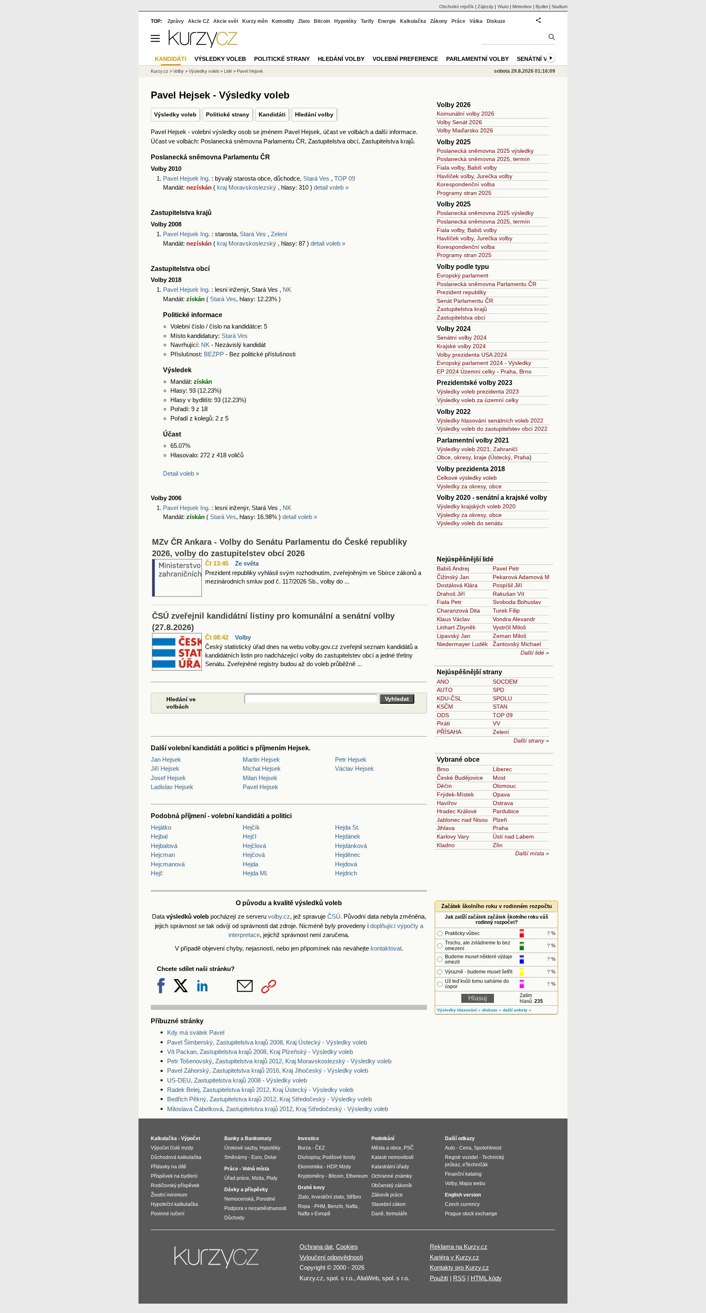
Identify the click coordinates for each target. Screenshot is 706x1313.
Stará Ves (316, 178)
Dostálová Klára (457, 585)
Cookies (347, 1246)
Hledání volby (314, 114)
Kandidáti (272, 114)
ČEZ (320, 1148)
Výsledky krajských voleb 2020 (476, 506)
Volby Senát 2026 (459, 122)
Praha (508, 371)
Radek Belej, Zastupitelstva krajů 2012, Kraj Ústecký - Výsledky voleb (260, 1089)
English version (463, 1195)
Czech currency (462, 1204)
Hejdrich (346, 873)
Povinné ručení (167, 1214)
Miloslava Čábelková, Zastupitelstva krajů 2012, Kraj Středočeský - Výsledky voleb (277, 1108)
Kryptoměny (311, 1176)
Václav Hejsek (354, 768)
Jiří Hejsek (165, 768)
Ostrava (503, 803)
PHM (319, 1206)
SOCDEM (505, 681)
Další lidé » (535, 652)
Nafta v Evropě (314, 1214)
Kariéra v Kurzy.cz (454, 1257)
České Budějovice (460, 777)
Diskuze (496, 21)
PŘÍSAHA (449, 732)
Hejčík (251, 827)
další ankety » (517, 1010)
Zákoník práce (387, 1195)
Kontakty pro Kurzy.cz (459, 1267)
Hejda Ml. (255, 873)
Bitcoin (322, 21)
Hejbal (159, 836)
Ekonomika (310, 1167)
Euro (256, 1157)
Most (499, 777)
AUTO (445, 690)
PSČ (409, 1148)
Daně (377, 1214)
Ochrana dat (316, 1246)
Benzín (335, 1206)
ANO (443, 681)
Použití (439, 1278)
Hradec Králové (457, 811)
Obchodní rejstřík (456, 6)
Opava (501, 794)
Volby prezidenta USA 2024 (472, 354)
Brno (525, 371)
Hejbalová (164, 845)
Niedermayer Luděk (462, 644)
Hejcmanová (168, 864)
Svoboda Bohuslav (517, 602)
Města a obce (386, 1148)
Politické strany (227, 114)
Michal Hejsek (262, 768)
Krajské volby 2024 (461, 346)
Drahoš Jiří (451, 594)
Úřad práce (236, 1178)
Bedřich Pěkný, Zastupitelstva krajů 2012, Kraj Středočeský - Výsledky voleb (269, 1099)
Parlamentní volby (477, 59)
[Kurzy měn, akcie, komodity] (217, 1260)
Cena (465, 1148)
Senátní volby (540, 59)
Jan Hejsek (166, 759)
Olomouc (504, 786)
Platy (271, 1178)
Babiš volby (482, 167)
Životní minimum (169, 1195)
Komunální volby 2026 (465, 113)
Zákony (438, 21)
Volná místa (255, 1169)
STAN (500, 706)
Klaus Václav (453, 619)
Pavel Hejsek (260, 786)
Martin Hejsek (261, 759)
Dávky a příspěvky (246, 1189)
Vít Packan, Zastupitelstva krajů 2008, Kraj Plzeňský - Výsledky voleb (260, 1051)
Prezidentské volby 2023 (474, 382)
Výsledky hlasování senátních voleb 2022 (490, 420)
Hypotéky (345, 21)
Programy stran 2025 (464, 193)
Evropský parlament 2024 (470, 363)
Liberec (502, 769)
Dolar (270, 1157)
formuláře (396, 1214)
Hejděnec (347, 854)
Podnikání (382, 1138)
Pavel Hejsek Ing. (187, 178)
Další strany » (531, 740)
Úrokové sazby (240, 1148)
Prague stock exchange (471, 1214)
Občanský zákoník (391, 1185)
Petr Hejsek (350, 759)
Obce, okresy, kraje (462, 457)
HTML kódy (486, 1278)
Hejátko (161, 827)
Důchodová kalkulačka (176, 1157)
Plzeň (500, 819)
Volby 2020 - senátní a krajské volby (492, 497)
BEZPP (214, 354)
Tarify (367, 21)
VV (496, 723)
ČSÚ (333, 916)
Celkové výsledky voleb (467, 477)
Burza (304, 1148)
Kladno (446, 845)
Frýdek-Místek (455, 794)
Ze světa (247, 563)
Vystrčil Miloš (509, 627)
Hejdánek (347, 836)
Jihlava (446, 828)
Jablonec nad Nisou (462, 819)
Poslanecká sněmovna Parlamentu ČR (486, 284)
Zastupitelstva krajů (462, 309)
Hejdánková (351, 845)
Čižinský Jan (453, 577)
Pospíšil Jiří (507, 585)
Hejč (157, 873)
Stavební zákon (388, 1204)
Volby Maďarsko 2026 (465, 130)
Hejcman (163, 854)
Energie (387, 21)
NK (287, 289)
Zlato (304, 21)
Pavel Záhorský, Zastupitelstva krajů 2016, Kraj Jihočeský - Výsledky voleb (267, 1070)
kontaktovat (386, 948)
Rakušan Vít (508, 594)
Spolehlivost (487, 1148)
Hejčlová (254, 845)
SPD (498, 690)
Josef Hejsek (168, 777)
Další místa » (532, 853)
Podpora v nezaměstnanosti (255, 1208)
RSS (459, 1278)
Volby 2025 (454, 142)
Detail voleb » (181, 473)
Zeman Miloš (509, 636)
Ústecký (500, 457)
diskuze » (491, 1010)
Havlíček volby (455, 176)
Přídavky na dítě (168, 1167)
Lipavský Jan (453, 636)
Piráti (443, 723)
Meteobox (522, 6)
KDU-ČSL (449, 698)
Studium (559, 6)
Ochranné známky (391, 1176)
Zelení (279, 233)
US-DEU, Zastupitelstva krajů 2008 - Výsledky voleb (237, 1080)
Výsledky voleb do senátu (470, 523)
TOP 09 (344, 178)
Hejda (250, 864)
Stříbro (353, 1197)
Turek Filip (506, 610)
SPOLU (502, 698)
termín (521, 159)
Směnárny (235, 1157)
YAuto (503, 6)
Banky (231, 1138)
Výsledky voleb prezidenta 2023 (478, 391)
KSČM (445, 706)
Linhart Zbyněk (456, 627)
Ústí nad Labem (513, 836)
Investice (308, 1138)
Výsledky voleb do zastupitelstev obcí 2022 (492, 428)
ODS (443, 715)
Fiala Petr (449, 602)
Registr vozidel (461, 1157)
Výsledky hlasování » (458, 1010)
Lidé (228, 71)
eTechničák (475, 1165)
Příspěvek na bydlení (174, 1176)
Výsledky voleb (175, 114)
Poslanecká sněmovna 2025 (473, 159)
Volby (243, 637)
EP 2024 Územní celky (466, 371)
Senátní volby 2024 (462, 337)
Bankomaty (258, 1138)
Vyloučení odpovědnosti (331, 1257)
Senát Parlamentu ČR (465, 300)
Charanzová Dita (458, 610)
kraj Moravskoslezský (247, 187)
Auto (450, 1148)
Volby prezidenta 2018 (471, 468)
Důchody (234, 1218)
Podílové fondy (338, 1157)
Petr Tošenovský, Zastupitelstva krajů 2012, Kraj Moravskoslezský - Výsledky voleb (279, 1061)
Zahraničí (505, 449)
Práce (458, 21)
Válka (476, 21)
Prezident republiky (461, 292)
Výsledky (519, 363)
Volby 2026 (454, 104)
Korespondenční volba (466, 184)
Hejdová (346, 864)
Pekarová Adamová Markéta (529, 577)
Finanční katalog (463, 1174)
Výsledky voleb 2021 (463, 449)
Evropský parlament (462, 275)
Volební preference (405, 59)
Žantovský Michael (517, 644)
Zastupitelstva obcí (461, 317)
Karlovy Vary (453, 836)
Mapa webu (472, 1183)
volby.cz (279, 916)
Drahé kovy (311, 1187)
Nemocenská (239, 1199)
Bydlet (542, 6)
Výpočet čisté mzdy (172, 1148)
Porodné (265, 1199)
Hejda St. (347, 827)
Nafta (351, 1206)
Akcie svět (225, 21)
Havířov (447, 803)
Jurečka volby (494, 176)
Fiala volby (450, 167)
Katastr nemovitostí (392, 1157)
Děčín (444, 786)
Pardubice (506, 811)
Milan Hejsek (260, 777)
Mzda (258, 1178)
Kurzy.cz (159, 71)
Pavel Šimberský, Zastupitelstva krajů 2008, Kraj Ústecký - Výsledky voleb (267, 1042)
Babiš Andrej (453, 568)
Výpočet (190, 1138)
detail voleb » (331, 187)
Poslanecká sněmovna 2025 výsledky (485, 151)
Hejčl (249, 836)
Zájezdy (486, 6)
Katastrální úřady (390, 1167)
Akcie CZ (198, 21)
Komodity (283, 21)
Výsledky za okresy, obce (469, 486)
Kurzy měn (255, 21)
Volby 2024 (454, 328)
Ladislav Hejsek (172, 786)
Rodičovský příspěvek (175, 1185)
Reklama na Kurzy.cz (458, 1246)
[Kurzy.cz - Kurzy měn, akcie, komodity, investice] (203, 45)
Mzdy (345, 1167)
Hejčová (254, 854)
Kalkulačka (413, 21)
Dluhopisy (309, 1157)
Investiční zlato (327, 1197)
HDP (332, 1167)
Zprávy (176, 21)
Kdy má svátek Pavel (195, 1032)
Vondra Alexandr (514, 619)
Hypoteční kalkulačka (174, 1204)
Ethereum (357, 1176)
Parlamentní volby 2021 (473, 440)
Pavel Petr (506, 568)
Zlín (498, 845)
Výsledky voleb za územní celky (477, 400)
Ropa (304, 1206)
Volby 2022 (454, 411)
